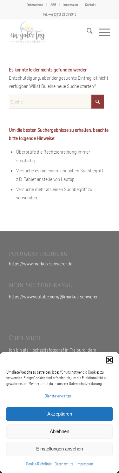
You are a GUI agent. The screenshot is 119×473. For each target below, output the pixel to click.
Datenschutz (64, 464)
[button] (109, 360)
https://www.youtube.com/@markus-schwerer (53, 296)
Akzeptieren (59, 413)
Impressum (84, 464)
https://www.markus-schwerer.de (40, 263)
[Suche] (86, 32)
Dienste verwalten (58, 396)
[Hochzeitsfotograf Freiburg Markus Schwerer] (49, 32)
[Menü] (101, 32)
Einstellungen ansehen (59, 448)
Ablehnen (59, 431)
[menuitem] (35, 4)
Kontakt (90, 5)
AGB (53, 5)
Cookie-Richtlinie (38, 464)
